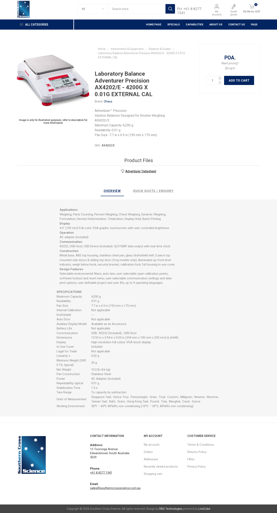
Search (170, 9)
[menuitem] (163, 444)
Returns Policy (196, 452)
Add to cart (239, 80)
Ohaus (108, 101)
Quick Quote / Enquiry (153, 191)
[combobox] (136, 9)
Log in (231, 68)
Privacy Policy (196, 466)
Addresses (151, 459)
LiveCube (204, 508)
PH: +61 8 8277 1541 (189, 11)
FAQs (254, 24)
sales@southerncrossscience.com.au (115, 488)
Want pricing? (230, 63)
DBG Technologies (170, 508)
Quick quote (233, 13)
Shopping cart (153, 474)
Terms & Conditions (200, 444)
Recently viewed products (161, 466)
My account (216, 13)
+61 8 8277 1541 (101, 472)
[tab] (112, 191)
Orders (148, 452)
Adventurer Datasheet (140, 171)
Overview (112, 191)
